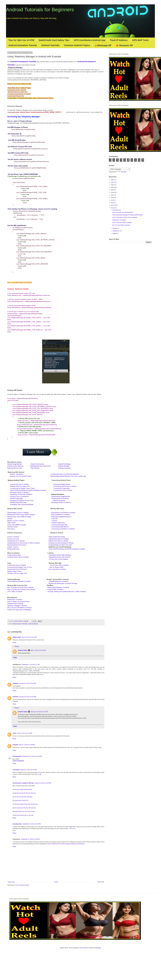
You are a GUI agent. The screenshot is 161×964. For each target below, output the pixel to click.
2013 (112, 205)
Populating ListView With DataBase (37, 494)
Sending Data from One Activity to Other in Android (23, 543)
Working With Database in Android (58, 587)
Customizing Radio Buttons (61, 484)
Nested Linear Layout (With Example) (19, 517)
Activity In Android (13, 537)
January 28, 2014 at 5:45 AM (27, 683)
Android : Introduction (28, 474)
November (115, 210)
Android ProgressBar (30, 498)
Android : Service (12, 547)
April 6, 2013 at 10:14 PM (29, 637)
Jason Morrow (84, 948)
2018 (112, 192)
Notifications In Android (14, 599)
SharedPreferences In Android (58, 581)
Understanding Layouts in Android (18, 512)
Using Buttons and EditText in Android (63, 512)
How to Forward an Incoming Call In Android (21, 589)
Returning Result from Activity (16, 545)
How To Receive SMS (56, 567)
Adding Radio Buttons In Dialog (58, 539)
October (115, 228)
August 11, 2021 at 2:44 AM (28, 769)
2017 (112, 195)
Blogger (98, 948)
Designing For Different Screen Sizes (29, 500)
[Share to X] (37, 621)
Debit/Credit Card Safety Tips (54, 40)
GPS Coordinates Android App (89, 40)
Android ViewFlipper (64, 464)
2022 (112, 182)
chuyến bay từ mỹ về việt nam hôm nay (24, 793)
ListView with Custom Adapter (58, 559)
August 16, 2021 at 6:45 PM (43, 783)
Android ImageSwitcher (14, 464)
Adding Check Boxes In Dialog (58, 541)
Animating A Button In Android (19, 492)
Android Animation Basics (45, 98)
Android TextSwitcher (37, 464)
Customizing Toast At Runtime (27, 569)
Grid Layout (11, 529)
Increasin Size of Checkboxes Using (32, 496)
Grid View (55, 518)
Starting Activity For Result (15, 541)
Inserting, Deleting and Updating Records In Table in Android (67, 591)
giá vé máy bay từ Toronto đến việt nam (24, 808)
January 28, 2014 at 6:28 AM (27, 696)
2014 (112, 203)
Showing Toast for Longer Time (17, 92)
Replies (17, 646)
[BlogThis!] (35, 621)
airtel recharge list (18, 761)
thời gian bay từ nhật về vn (20, 800)
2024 (112, 180)
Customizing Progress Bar (15, 96)
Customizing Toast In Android (16, 90)
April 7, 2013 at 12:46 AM (38, 650)
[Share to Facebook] (39, 621)
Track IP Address (119, 40)
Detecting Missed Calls (15, 468)
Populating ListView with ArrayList (59, 557)
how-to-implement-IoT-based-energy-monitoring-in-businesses (66, 844)
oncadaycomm (17, 824)
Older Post (101, 882)
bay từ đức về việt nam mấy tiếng (22, 797)
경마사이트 (37, 774)
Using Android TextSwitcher (60, 498)
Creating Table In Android (55, 589)
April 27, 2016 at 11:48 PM (27, 745)
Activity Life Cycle (13, 539)
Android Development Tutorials (23, 61)
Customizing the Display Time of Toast (31, 488)
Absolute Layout (12, 527)
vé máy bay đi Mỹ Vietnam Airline (22, 789)
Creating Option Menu (14, 555)
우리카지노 (72, 828)
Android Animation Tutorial (22, 45)
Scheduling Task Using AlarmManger (21, 504)
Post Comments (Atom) (22, 885)
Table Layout (11, 523)
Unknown (15, 683)
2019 (112, 190)
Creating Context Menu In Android (18, 557)
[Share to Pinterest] (41, 621)
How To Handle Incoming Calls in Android (20, 587)
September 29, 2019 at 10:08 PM (32, 756)
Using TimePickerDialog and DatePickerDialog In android (31, 490)
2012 (112, 208)
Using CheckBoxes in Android (60, 514)
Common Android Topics (77, 45)
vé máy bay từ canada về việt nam (23, 783)
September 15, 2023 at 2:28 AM (30, 839)
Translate (123, 172)
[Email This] (33, 621)
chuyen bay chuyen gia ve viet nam (23, 815)
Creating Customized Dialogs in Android (60, 543)
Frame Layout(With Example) (16, 525)
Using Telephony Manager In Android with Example (127, 215)
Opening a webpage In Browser (17, 605)
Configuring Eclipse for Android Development (64, 474)
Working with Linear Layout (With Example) (21, 514)
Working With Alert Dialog (57, 537)
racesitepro (16, 769)
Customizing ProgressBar (61, 488)
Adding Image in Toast (14, 571)
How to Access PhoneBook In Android (19, 607)
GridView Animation (64, 468)
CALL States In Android (14, 591)
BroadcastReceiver (13, 549)
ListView (54, 521)
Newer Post (11, 882)
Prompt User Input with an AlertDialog (19, 610)
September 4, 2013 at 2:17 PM (31, 664)
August (114, 233)
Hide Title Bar (35, 468)
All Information (17, 756)
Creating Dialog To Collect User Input (60, 545)
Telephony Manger (33, 623)
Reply (14, 642)
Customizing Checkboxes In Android (19, 94)
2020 (112, 187)
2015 (112, 200)
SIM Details (24, 623)
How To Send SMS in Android (121, 225)
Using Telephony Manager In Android (19, 581)
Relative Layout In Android (15, 521)
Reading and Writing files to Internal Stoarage (63, 583)
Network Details (16, 623)
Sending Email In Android (15, 603)
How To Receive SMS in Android (122, 222)
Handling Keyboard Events (30, 502)
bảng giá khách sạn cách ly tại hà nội (24, 811)
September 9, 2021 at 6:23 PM (32, 824)
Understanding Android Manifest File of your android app (68, 476)
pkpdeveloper (17, 637)
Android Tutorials (50, 45)
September (115, 231)
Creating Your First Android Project (28, 476)
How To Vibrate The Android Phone (18, 601)
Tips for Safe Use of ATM (21, 40)
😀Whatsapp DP (103, 45)
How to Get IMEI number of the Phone (19, 282)
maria (14, 733)
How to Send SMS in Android (59, 565)
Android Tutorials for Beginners (40, 9)
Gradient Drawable (63, 466)
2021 (112, 185)
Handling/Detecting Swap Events (43, 466)
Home (56, 882)
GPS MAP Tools (140, 40)
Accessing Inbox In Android (57, 569)
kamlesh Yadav (22, 650)
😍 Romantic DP (124, 45)
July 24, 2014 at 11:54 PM (24, 733)
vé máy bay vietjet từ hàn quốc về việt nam (25, 804)
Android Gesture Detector (15, 466)
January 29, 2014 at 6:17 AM (39, 711)
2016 (112, 197)
